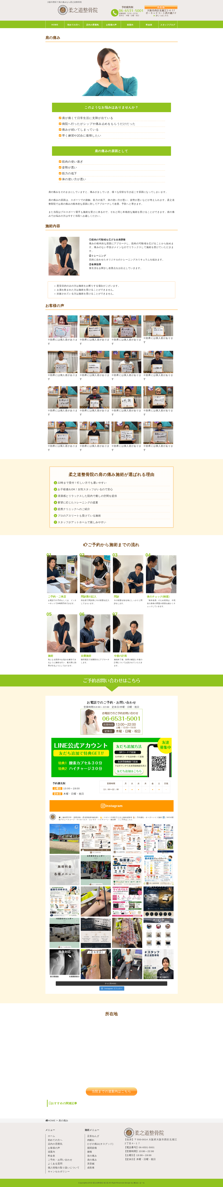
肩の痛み (92, 1159)
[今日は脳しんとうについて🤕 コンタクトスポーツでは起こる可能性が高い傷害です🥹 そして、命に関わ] (127, 870)
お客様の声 (111, 25)
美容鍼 (91, 1163)
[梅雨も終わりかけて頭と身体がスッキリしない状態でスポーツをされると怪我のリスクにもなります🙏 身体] (159, 901)
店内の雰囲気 (92, 25)
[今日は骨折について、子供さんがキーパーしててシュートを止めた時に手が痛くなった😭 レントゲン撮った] (96, 964)
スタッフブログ (167, 25)
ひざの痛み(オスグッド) (100, 1144)
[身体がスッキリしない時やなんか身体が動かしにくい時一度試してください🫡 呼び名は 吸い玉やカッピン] (127, 933)
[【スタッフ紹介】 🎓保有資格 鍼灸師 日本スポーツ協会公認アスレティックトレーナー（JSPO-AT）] (159, 964)
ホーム (51, 1136)
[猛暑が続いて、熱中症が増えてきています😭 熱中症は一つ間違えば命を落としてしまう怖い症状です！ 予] (159, 870)
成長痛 (91, 1167)
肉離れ (91, 1140)
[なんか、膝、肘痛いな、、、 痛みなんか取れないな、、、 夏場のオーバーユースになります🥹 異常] (65, 901)
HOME (54, 25)
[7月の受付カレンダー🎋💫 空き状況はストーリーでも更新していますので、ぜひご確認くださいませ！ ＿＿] (65, 933)
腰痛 (89, 1151)
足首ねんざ (93, 1136)
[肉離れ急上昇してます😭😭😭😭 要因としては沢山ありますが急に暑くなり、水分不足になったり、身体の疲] (96, 901)
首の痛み (92, 1155)
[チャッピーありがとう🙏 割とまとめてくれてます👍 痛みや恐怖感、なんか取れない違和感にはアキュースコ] (96, 933)
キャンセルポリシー (59, 1171)
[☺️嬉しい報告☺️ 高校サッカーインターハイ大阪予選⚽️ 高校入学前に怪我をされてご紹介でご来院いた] (127, 964)
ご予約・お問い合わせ (60, 1159)
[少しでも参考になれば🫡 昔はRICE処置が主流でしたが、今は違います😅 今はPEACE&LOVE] (159, 839)
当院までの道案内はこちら (111, 1091)
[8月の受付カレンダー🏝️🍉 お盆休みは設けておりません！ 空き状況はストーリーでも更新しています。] (96, 870)
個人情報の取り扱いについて (64, 1167)
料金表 (149, 25)
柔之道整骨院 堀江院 (101, 1183)
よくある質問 (55, 1163)
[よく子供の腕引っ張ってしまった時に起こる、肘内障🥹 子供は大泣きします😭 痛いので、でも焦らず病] (127, 839)
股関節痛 (92, 1148)
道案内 (130, 25)
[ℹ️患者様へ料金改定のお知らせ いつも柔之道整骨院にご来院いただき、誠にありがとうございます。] (65, 870)
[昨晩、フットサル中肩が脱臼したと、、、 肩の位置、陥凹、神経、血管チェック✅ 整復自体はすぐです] (65, 964)
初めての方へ (73, 25)
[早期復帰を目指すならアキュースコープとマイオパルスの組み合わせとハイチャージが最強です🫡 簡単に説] (127, 901)
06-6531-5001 (147, 1147)
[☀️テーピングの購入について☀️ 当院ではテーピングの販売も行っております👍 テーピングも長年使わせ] (159, 933)
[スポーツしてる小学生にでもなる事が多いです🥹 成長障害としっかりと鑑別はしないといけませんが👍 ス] (96, 839)
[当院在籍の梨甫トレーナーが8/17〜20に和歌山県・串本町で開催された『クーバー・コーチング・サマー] (65, 839)
